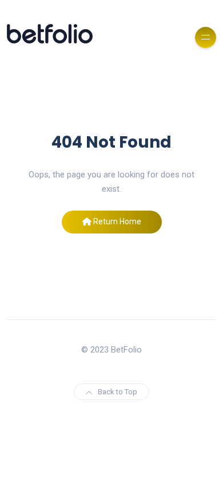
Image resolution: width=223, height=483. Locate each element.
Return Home (116, 221)
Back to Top (117, 391)
